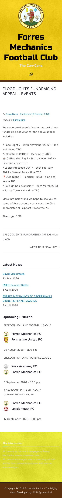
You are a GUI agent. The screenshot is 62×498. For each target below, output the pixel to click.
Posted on (34, 114)
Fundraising (19, 120)
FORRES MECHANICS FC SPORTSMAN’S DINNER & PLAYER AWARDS (27, 298)
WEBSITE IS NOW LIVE (43, 247)
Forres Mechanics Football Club (31, 47)
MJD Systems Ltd (42, 492)
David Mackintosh (14, 273)
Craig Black (12, 114)
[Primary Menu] (31, 74)
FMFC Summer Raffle (15, 285)
